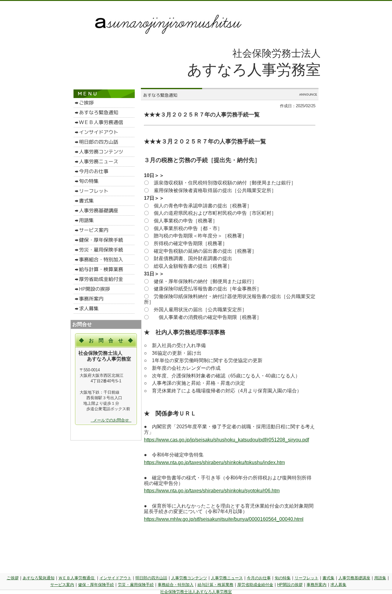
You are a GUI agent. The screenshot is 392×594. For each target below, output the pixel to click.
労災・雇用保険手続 (136, 584)
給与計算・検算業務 (215, 584)
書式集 (328, 578)
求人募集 (338, 584)
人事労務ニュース (227, 578)
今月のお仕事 (259, 578)
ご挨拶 (13, 578)
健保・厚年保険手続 (96, 584)
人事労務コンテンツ (189, 578)
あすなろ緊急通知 (39, 578)
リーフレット (306, 578)
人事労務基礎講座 (354, 578)
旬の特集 (283, 578)
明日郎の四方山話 (151, 578)
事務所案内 (316, 584)
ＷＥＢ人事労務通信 (77, 578)
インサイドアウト (115, 578)
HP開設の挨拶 (290, 584)
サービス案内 (62, 584)
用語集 (380, 578)
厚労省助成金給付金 (255, 584)
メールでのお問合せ (111, 420)
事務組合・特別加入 (176, 584)
